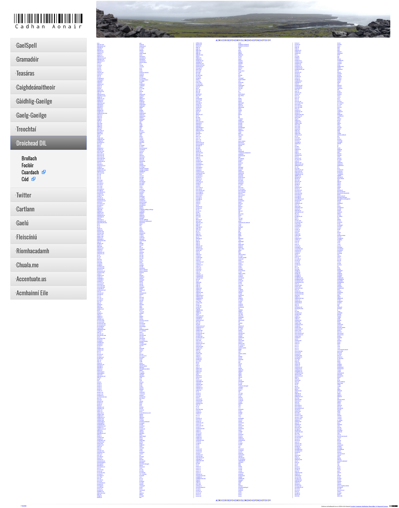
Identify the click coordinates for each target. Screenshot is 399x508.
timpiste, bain (199, 129)
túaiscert (339, 332)
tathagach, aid (100, 364)
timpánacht (241, 173)
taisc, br (99, 176)
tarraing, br (99, 339)
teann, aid (99, 446)
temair (141, 437)
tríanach (339, 158)
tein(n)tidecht (241, 155)
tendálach (141, 452)
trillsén (339, 183)
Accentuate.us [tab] (31, 278)
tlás (239, 237)
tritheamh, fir (298, 210)
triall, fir (297, 152)
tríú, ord (297, 213)
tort (239, 355)
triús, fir (297, 219)
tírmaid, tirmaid (341, 196)
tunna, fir (297, 462)
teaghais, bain (100, 414)
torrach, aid (198, 433)
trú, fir (296, 266)
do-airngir (142, 167)
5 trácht (240, 469)
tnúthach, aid (199, 246)
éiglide (240, 52)
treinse (339, 186)
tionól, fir (198, 186)
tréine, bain (297, 124)
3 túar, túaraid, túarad (342, 349)
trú (338, 266)
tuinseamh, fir (298, 405)
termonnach (142, 461)
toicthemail (241, 307)
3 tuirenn (339, 418)
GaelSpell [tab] (26, 45)
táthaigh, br (100, 366)
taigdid (141, 120)
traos (338, 98)
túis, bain (297, 433)
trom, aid (297, 241)
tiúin (239, 230)
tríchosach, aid (298, 171)
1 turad (339, 469)
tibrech (240, 114)
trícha (338, 188)
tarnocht (141, 334)
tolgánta (240, 371)
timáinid (240, 160)
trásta (338, 46)
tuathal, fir (297, 365)
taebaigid (141, 280)
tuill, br (296, 392)
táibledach (142, 98)
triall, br (297, 151)
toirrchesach (241, 333)
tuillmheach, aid (299, 396)
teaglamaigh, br (101, 421)
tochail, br (198, 256)
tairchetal (141, 142)
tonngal (240, 402)
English (24, 506)
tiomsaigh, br (199, 174)
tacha (140, 69)
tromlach (339, 251)
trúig (338, 295)
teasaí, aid (99, 471)
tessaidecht (142, 472)
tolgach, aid (199, 368)
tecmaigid (141, 423)
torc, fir (198, 415)
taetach (141, 91)
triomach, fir (298, 191)
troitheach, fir (298, 238)
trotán (338, 229)
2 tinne (240, 136)
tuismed (339, 452)
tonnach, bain (199, 400)
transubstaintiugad (243, 487)
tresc (338, 204)
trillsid (339, 184)
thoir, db (198, 92)
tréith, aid (297, 130)
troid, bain (297, 231)
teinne (239, 69)
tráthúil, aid (297, 51)
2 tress (339, 97)
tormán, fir (198, 421)
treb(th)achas (340, 66)
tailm (140, 128)
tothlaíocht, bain (200, 460)
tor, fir (197, 406)
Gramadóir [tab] (27, 58)
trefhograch (340, 177)
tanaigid (141, 265)
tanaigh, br (99, 264)
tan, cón (99, 256)
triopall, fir (297, 202)
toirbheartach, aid (200, 326)
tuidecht (141, 388)
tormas (240, 424)
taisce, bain (100, 180)
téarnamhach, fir (101, 467)
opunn (239, 250)
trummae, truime (341, 235)
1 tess (239, 90)
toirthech (240, 437)
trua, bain (297, 269)
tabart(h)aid (142, 61)
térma (140, 458)
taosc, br (99, 297)
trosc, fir (297, 257)
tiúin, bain (198, 230)
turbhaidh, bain (298, 472)
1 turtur (339, 491)
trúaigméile (340, 281)
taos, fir (99, 296)
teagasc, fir (99, 411)
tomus (239, 390)
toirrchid (240, 334)
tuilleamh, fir (298, 393)
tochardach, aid (200, 262)
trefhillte (339, 175)
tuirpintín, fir (298, 424)
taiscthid (141, 184)
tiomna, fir (198, 166)
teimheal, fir (199, 59)
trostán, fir (297, 263)
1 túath (339, 363)
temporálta (142, 440)
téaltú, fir (99, 434)
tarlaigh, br (100, 331)
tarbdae (141, 319)
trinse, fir (297, 186)
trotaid (339, 232)
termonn (141, 459)
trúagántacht (340, 288)
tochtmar (240, 276)
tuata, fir (297, 361)
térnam (141, 465)
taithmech (141, 114)
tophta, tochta (241, 273)
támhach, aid (100, 248)
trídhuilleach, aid (299, 174)
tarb (140, 315)
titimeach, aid (199, 222)
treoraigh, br (298, 142)
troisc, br (297, 237)
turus (338, 471)
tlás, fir (197, 237)
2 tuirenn (339, 417)
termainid (141, 462)
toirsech (339, 427)
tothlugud (240, 462)
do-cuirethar (142, 331)
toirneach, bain (199, 346)
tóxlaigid (240, 269)
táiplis (141, 133)
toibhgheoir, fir (199, 298)
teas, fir (99, 468)
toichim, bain (199, 302)
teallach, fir (99, 430)
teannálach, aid (101, 452)
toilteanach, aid (199, 316)
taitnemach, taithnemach (145, 221)
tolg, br (197, 364)
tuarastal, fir (298, 352)
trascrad (339, 107)
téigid (239, 47)
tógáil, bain (198, 282)
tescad (141, 480)
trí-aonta (339, 159)
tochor (141, 71)
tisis (239, 217)
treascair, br (297, 104)
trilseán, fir (297, 183)
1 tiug (239, 228)
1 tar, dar (240, 88)
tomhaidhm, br (199, 381)
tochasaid (240, 259)
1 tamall (141, 245)
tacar (140, 68)
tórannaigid (241, 85)
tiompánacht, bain (200, 173)
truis (239, 484)
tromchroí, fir (298, 250)
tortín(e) (240, 356)
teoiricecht (240, 82)
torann (240, 411)
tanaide (141, 261)
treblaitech (339, 69)
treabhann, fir (298, 63)
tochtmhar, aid (199, 275)
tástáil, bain (100, 358)
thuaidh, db (198, 94)
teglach (141, 416)
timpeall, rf (198, 126)
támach (141, 248)
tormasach (241, 425)
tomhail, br (198, 383)
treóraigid (339, 142)
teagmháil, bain (101, 424)
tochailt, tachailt (242, 257)
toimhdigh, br (199, 317)
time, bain (198, 119)
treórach (339, 139)
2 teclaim (141, 420)
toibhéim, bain (199, 297)
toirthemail (241, 439)
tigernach (240, 106)
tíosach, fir (198, 211)
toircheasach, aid (200, 333)
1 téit (239, 49)
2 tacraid (141, 66)
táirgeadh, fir (100, 148)
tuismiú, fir (297, 452)
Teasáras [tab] (25, 72)
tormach (240, 420)
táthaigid (141, 367)
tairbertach (241, 326)
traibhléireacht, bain (201, 478)
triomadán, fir (298, 194)
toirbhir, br (198, 329)
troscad (339, 259)
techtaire (141, 395)
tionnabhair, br (199, 182)
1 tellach (141, 430)
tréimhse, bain (298, 123)
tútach (338, 494)
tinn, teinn (240, 135)
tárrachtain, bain (101, 338)
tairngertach (142, 165)
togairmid (240, 291)
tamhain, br (100, 249)
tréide (338, 54)
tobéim (240, 297)
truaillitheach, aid (299, 279)
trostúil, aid (297, 265)
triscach (339, 488)
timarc (239, 164)
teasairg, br (100, 474)
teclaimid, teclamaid (144, 421)
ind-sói (240, 198)
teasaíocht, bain (101, 472)
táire (140, 144)
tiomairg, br (198, 163)
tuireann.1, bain (298, 415)
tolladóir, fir (199, 375)
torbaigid (141, 141)
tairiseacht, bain (101, 158)
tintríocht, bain (199, 155)
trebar (338, 65)
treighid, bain (298, 122)
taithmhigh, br (100, 217)
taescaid (141, 297)
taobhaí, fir (99, 277)
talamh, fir (99, 228)
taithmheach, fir (101, 215)
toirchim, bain (199, 336)
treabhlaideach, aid (299, 69)
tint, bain (198, 147)
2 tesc (140, 351)
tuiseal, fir (297, 439)
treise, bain (297, 126)
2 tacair (141, 65)
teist (239, 76)
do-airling (339, 420)
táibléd (141, 97)
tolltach (240, 377)
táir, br (98, 136)
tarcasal (141, 322)
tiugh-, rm (198, 228)
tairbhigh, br (100, 141)
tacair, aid (99, 65)
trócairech (339, 222)
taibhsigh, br (100, 104)
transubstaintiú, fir (200, 487)
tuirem (338, 414)
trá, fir (197, 465)
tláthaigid (240, 238)
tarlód (140, 332)
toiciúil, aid (198, 305)
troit (338, 231)
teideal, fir (99, 497)
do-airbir (240, 329)
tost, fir (197, 446)
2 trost (339, 262)
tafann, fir (99, 87)
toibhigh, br (198, 299)
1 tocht (141, 386)
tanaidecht (142, 268)
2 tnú (239, 243)
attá (140, 43)
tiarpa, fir (198, 108)
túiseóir (339, 440)
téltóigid (141, 432)
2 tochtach (240, 450)
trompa (339, 299)
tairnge (141, 162)
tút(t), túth (339, 496)
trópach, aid (298, 256)
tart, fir (98, 347)
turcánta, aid (298, 478)
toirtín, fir (198, 355)
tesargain (141, 475)
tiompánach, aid (200, 171)
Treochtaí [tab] (26, 128)
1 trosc (338, 257)
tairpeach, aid (100, 171)
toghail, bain (199, 288)
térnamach (142, 467)
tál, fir (98, 225)
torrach (240, 433)
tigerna (240, 101)
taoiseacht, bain (101, 285)
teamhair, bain (100, 437)
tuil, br (296, 384)
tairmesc (240, 342)
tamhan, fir (99, 251)
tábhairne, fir (100, 50)
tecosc (141, 411)
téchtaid (141, 389)
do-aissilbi (142, 190)
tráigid (240, 481)
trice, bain (297, 168)
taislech (141, 193)
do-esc (141, 478)
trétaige (339, 75)
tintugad (240, 203)
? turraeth (141, 312)
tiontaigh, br (199, 198)
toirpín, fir (198, 349)
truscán (339, 260)
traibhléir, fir (199, 477)
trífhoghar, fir (298, 177)
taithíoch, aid (100, 212)
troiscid (339, 237)
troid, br (297, 232)
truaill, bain (297, 272)
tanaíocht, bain (100, 267)
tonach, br (198, 393)
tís (239, 91)
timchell (240, 123)
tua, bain (297, 311)
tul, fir (296, 453)
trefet (338, 117)
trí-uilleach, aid (298, 216)
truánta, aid (297, 286)
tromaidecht (340, 249)
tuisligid (339, 446)
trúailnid (339, 276)
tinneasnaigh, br (200, 144)
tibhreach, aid (199, 114)
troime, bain (297, 235)
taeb (140, 274)
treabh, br (297, 57)
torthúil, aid (199, 437)
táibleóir (141, 100)
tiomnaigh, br (199, 167)
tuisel (338, 439)
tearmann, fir (100, 459)
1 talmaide (141, 237)
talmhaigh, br (100, 239)
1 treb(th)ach (340, 60)
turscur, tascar (143, 355)
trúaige (339, 269)
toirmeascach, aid (200, 343)
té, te (140, 379)
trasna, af (198, 494)
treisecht (339, 127)
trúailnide (339, 273)
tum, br (296, 461)
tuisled (339, 442)
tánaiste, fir (100, 269)
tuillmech (339, 396)
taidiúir (141, 110)
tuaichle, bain (298, 314)
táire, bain (99, 144)
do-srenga (142, 339)
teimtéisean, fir (199, 66)
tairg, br (99, 145)
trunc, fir (297, 304)
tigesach (240, 211)
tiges (239, 209)
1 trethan (339, 110)
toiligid (240, 311)
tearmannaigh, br (101, 462)
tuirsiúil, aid (298, 430)
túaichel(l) (339, 313)
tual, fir (296, 339)
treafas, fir (297, 78)
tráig (239, 463)
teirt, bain (198, 72)
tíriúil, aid (198, 215)
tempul (141, 439)
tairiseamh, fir (100, 160)
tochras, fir (198, 267)
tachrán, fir (99, 74)
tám (140, 246)
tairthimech (241, 337)
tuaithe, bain (298, 336)
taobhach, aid (100, 275)
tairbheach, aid (100, 139)
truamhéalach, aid (299, 282)
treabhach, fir (298, 60)
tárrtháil (141, 342)
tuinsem (339, 407)
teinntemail (241, 151)
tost (239, 447)
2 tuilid (339, 386)
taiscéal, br (99, 181)
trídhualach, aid (299, 172)
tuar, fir (297, 345)
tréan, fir (297, 91)
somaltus (240, 387)
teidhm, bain (199, 43)
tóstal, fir (198, 453)
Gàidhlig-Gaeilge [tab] (34, 100)
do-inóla (240, 185)
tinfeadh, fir (198, 133)
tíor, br (197, 205)
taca (140, 64)
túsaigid (339, 493)
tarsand (141, 345)
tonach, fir (198, 394)
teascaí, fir (99, 481)
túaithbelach (340, 367)
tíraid (239, 205)
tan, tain (141, 255)
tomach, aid (199, 380)
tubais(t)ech (340, 376)
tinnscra (240, 196)
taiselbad (141, 192)
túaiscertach (340, 333)
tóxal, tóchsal (241, 270)
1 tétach (141, 401)
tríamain (339, 155)
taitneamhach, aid (101, 221)
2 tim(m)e (240, 119)
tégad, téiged (142, 436)
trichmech (339, 212)
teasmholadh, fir (101, 483)
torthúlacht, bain (200, 440)
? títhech (240, 219)
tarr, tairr (141, 337)
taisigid (141, 178)
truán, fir (297, 283)
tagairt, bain (100, 90)
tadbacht (141, 44)
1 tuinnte (240, 323)
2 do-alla (240, 314)
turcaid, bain (298, 477)
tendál (141, 450)
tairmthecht (142, 161)
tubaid (339, 377)
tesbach (141, 484)
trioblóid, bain (298, 187)
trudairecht (340, 292)
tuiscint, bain (298, 437)
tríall (338, 152)
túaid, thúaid (241, 94)
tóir (239, 324)
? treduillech (340, 174)
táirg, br (99, 146)
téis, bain (198, 74)
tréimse (339, 123)
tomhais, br (198, 386)
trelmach (339, 85)
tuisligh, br (297, 446)
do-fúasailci (340, 358)
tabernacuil (142, 94)
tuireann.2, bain (299, 417)
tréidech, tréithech (341, 135)
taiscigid (141, 177)
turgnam (339, 481)
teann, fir (99, 449)
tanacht (141, 267)
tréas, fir (297, 98)
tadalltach (142, 84)
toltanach (240, 316)
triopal (339, 202)
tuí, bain (297, 383)
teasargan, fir (100, 475)
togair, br (198, 283)
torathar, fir (198, 412)
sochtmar (240, 275)
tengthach (141, 445)
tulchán (339, 458)
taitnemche (142, 222)
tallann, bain (100, 234)
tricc (338, 167)
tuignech (339, 401)
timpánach (241, 171)
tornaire (240, 427)
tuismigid (339, 448)
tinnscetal (240, 187)
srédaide (339, 73)
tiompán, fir (198, 170)
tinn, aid (198, 135)
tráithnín (240, 486)
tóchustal (240, 453)
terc (140, 455)
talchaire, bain (100, 231)
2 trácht (240, 468)
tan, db (98, 258)
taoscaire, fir (100, 299)
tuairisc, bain (298, 330)
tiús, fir (197, 231)
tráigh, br (198, 480)
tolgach (240, 368)
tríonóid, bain (298, 200)
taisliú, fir (99, 196)
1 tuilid (339, 384)
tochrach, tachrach (143, 72)
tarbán (141, 317)
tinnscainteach (242, 190)
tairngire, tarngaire (144, 168)
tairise (141, 154)
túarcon (339, 355)
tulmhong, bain (298, 459)
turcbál (339, 480)
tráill (239, 483)
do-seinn (141, 372)
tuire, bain (297, 412)
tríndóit (339, 200)
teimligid (240, 62)
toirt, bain (198, 352)
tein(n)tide (240, 154)
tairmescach (241, 343)
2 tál (140, 227)
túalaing (339, 340)
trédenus (339, 94)
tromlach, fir (298, 251)
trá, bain (198, 463)
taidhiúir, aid (100, 110)
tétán (140, 404)
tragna (240, 491)
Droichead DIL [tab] (31, 142)
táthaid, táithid (143, 366)
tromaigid (339, 247)
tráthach (339, 51)
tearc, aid (99, 455)
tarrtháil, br (100, 344)
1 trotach (339, 226)
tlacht (239, 233)
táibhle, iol (99, 97)
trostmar (339, 265)
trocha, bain (297, 223)
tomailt (240, 384)
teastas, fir (99, 488)
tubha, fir (297, 379)
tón (239, 321)
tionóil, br (198, 185)
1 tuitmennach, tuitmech (244, 222)
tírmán (339, 194)
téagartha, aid (100, 407)
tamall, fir (99, 245)
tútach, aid (297, 494)
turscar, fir (297, 488)
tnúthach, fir (199, 247)
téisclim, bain (199, 75)
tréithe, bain (297, 133)
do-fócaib (240, 281)
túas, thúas (241, 95)
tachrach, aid (100, 72)
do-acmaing (142, 78)
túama (338, 342)
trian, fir (297, 156)
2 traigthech (340, 238)
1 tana (140, 259)
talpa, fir (99, 242)
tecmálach (141, 426)
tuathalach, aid (298, 367)
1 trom (338, 242)
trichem (339, 210)
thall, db (198, 87)
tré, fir (296, 54)
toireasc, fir (198, 339)
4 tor (239, 406)
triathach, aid (298, 162)
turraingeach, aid (299, 487)
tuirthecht (339, 432)
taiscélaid (141, 183)
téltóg (140, 434)
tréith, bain (297, 132)
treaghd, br (297, 79)
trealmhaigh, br (298, 87)
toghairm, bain (199, 292)
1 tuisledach (340, 445)
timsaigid (240, 174)
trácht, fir (198, 466)
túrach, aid (297, 468)
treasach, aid (298, 101)
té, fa (98, 380)
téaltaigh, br (100, 432)
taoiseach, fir (100, 284)
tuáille (338, 318)
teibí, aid (99, 494)
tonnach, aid (199, 399)
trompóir (339, 302)
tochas (240, 263)
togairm (240, 292)
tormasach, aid (199, 425)
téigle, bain (198, 50)
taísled (141, 288)
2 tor (239, 408)
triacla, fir (297, 148)
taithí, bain (99, 209)
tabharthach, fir (101, 61)
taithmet (141, 117)
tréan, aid (297, 89)
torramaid (240, 434)
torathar (240, 412)
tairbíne (141, 316)
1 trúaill (339, 272)
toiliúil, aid (198, 313)
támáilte (141, 243)
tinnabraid (241, 182)
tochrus (240, 267)
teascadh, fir (100, 480)
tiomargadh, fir (199, 164)
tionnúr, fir (198, 183)
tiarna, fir (198, 101)
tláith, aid (198, 234)
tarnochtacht (142, 335)
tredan (339, 91)
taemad (141, 294)
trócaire (339, 220)
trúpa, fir (297, 305)
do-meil (240, 383)
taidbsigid (142, 106)
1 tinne (239, 139)
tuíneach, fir (297, 401)
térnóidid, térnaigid (144, 464)
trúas (338, 289)
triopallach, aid (298, 203)
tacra (140, 90)
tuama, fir (297, 342)
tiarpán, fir (198, 110)
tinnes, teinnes (241, 141)
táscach (141, 354)
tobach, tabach (143, 62)
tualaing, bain (298, 340)
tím (239, 117)
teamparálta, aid (101, 440)
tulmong (339, 459)
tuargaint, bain (298, 355)
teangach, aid (100, 445)
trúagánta (339, 286)
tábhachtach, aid (101, 46)
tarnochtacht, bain (101, 335)
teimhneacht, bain (200, 65)
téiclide (240, 53)
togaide (240, 279)
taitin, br (99, 218)
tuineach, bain (298, 399)
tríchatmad (340, 190)
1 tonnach (240, 399)
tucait (338, 380)
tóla (239, 362)
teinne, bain (198, 69)
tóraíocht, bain (199, 409)
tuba (338, 379)
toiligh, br (198, 311)
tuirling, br (297, 420)
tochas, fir (198, 263)
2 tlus (239, 240)
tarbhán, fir (99, 316)
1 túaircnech (340, 324)
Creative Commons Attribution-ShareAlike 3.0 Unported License (369, 506)
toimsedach (241, 320)
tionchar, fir (198, 177)
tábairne (141, 50)
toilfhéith (240, 310)
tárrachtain (142, 338)
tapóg (140, 307)
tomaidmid (241, 381)
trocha (338, 223)
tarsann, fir (99, 345)
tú (337, 310)
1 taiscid (141, 176)
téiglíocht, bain (199, 55)
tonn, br (198, 397)
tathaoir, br (99, 374)
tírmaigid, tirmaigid (342, 197)
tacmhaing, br (100, 78)
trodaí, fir (297, 228)
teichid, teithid (241, 79)
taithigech (141, 212)
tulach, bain (297, 455)
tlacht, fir (198, 233)
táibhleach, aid (100, 98)
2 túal (338, 339)
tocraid (240, 283)
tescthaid (141, 481)
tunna (338, 462)
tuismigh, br (298, 448)
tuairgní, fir (297, 326)
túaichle (339, 314)
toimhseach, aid (200, 320)
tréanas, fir (297, 94)
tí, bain (197, 97)
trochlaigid (340, 225)
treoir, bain (297, 138)
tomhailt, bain (199, 384)
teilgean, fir (198, 58)
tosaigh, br (198, 443)
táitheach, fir (100, 208)
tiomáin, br (198, 160)
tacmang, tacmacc (143, 80)
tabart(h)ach (142, 58)
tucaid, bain (297, 380)
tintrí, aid (198, 154)
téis (239, 74)
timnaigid (240, 167)
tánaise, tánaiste (143, 269)
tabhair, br (99, 49)
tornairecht (241, 428)
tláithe (239, 235)
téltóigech (141, 433)
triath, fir (297, 161)
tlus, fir (197, 240)
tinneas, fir (198, 141)
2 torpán (240, 431)
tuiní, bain (297, 404)
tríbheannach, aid (299, 164)
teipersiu (141, 493)
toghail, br (198, 289)
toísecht (141, 285)
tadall (140, 82)
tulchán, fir (297, 458)
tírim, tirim (240, 214)
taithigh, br (99, 211)
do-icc (141, 310)
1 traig (338, 234)
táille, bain (99, 125)
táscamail (141, 357)
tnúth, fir (198, 243)
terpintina (339, 424)
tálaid (140, 224)
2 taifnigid (141, 85)
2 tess (140, 468)
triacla (338, 148)
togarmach (241, 295)
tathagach (141, 364)
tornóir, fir (198, 427)
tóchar (239, 260)
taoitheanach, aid (101, 290)
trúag (338, 267)
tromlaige (339, 253)
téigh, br (198, 47)
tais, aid (99, 174)
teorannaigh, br (199, 85)
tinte (239, 148)
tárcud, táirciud (143, 148)
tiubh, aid (198, 224)
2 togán (240, 294)
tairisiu (141, 152)
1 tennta (141, 453)
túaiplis (339, 323)
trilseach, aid (298, 181)
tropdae (339, 256)
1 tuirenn (339, 415)
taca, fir (99, 64)
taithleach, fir (100, 214)
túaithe (339, 336)
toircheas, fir (199, 332)
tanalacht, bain (100, 272)
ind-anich (240, 180)
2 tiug (239, 224)
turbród (339, 475)
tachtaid (141, 75)
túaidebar (339, 337)
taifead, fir (99, 117)
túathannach (340, 368)
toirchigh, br (199, 334)
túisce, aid (297, 434)
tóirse (239, 350)
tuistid (339, 451)
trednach (339, 92)
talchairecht (142, 233)
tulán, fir (297, 456)
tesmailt (141, 483)
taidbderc (141, 96)
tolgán (239, 373)
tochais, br (198, 259)
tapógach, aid (100, 309)
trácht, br (198, 472)
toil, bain (198, 308)
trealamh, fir (298, 82)
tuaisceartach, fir (299, 334)
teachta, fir (99, 390)
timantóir (240, 169)
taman (141, 251)
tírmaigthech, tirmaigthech (343, 199)
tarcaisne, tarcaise (143, 320)
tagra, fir (99, 93)
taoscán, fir (100, 300)
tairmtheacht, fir (101, 161)
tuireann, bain (298, 418)
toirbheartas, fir (200, 327)
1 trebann (339, 63)
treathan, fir (297, 110)
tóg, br (197, 281)
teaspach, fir (100, 484)
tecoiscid (141, 410)
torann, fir (198, 411)
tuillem (339, 393)
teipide (141, 494)
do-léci (240, 56)
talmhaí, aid (100, 237)
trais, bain (198, 484)
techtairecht (142, 397)
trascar (339, 106)
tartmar (141, 350)
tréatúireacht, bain (299, 114)
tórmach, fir (198, 420)
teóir (239, 81)
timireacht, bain (199, 122)
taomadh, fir (100, 294)
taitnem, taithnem (143, 219)
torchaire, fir (199, 418)
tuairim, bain (298, 327)
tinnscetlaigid (241, 192)
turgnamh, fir (298, 481)
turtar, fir (297, 491)
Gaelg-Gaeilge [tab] (31, 114)
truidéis (339, 294)
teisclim (240, 75)
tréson (338, 100)
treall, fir (297, 84)
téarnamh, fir (100, 465)
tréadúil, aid (298, 76)
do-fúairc (339, 354)
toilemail (240, 313)
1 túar (338, 345)
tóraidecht (240, 409)
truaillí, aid (297, 273)
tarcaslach (142, 325)
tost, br (197, 444)
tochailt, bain (199, 257)
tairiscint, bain (100, 151)
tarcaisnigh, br (100, 326)
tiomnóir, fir (198, 169)
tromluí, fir (297, 253)
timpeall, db (199, 123)
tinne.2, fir (198, 139)
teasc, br (99, 478)
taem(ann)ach (142, 293)
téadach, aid (100, 401)
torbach (141, 139)
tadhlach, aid (100, 84)
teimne (240, 65)
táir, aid (99, 135)
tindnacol (240, 179)
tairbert (240, 330)
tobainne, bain (199, 249)
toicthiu (240, 301)
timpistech (241, 130)
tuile (338, 388)
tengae (141, 443)
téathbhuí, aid (100, 491)
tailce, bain (99, 123)
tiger (239, 157)
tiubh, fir (198, 225)
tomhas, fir (198, 390)
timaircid (240, 163)
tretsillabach (340, 207)
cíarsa (239, 111)
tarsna (240, 494)
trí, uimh (297, 146)
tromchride (340, 250)
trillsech (339, 181)
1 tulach (339, 455)
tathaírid (141, 374)
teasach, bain (100, 469)
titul (140, 497)
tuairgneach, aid (299, 324)
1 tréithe (339, 133)
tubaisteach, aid (299, 376)
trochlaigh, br (298, 225)
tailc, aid (99, 122)
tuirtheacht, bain (299, 432)
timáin (239, 161)
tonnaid (240, 397)
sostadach (241, 449)
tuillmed (339, 395)
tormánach (241, 423)
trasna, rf (297, 43)
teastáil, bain (100, 487)
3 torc (239, 416)
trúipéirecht (340, 298)
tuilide (338, 389)
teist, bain (198, 76)
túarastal (339, 352)
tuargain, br (297, 354)
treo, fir (296, 136)
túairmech (339, 329)
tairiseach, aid (100, 154)
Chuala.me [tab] (27, 264)
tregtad (339, 81)
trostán (339, 263)
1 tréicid (339, 119)
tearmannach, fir (101, 461)
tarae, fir (99, 312)
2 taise (141, 187)
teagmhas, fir (100, 427)
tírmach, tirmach (341, 191)
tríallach (339, 154)
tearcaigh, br (100, 456)
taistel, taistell (143, 202)
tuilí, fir (296, 389)
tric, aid (296, 167)
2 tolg (239, 367)
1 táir (140, 135)
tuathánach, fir (298, 368)
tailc (140, 122)
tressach (339, 101)
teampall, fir (100, 439)
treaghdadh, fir (298, 81)
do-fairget (141, 145)
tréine (338, 124)
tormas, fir (198, 424)
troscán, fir (297, 260)
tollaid (240, 374)
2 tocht (240, 272)
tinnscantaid (241, 195)
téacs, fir (99, 398)
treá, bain (297, 56)
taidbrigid (141, 101)
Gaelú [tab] (22, 222)
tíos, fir (197, 209)
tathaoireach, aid (101, 376)
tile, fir (197, 116)
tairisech (141, 155)
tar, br (98, 310)
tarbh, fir (99, 315)
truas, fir (297, 289)
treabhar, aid (298, 65)
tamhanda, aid (100, 252)
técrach (141, 408)
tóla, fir (197, 362)
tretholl (339, 143)
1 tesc (140, 477)
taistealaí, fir (100, 205)
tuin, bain (297, 398)
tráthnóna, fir (298, 50)
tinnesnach (241, 142)
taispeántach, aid (101, 201)
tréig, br (296, 119)
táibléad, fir (100, 107)
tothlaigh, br (199, 459)
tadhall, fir (99, 82)
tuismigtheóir (340, 449)
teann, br (99, 448)
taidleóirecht (142, 113)
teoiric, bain (198, 82)
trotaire (339, 228)
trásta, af (297, 46)
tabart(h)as (142, 56)
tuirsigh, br (297, 429)
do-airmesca (241, 345)
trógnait (339, 285)
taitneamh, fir (100, 219)
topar (239, 253)
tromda (339, 246)
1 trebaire (339, 62)
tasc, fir (99, 351)
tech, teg (141, 382)
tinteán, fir (198, 150)
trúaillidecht (340, 278)
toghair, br (198, 291)
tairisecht (141, 158)
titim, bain (198, 221)
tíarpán (240, 110)
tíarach (240, 100)
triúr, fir (296, 218)
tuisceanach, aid (299, 436)
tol (239, 308)
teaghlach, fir (100, 416)
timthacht (240, 176)
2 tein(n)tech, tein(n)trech (244, 153)
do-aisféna (142, 198)
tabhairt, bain (100, 52)
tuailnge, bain (298, 320)
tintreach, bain (199, 153)
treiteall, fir (297, 129)
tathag (141, 363)
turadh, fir (297, 469)
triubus (339, 219)
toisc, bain (198, 361)
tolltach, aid (199, 377)
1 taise (140, 186)
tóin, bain (198, 321)
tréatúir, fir (297, 113)
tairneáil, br (100, 164)
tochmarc (240, 265)
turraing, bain (298, 485)
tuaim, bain (297, 321)
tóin (239, 391)
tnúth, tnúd (241, 244)
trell (338, 84)
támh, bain (99, 246)
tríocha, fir (297, 188)
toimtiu (240, 318)
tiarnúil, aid (198, 106)
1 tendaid (141, 448)
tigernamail (241, 107)
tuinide (339, 402)
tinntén (240, 150)
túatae (338, 360)
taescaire (141, 299)
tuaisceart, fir (298, 332)
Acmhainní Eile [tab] (32, 292)
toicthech (240, 304)
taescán (141, 300)
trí (337, 146)
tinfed (239, 133)
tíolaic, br (198, 158)
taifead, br (99, 116)
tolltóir (240, 375)
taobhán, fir (100, 281)
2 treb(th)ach (340, 116)
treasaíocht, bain (299, 103)
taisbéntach (142, 201)
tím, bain (198, 117)
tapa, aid (99, 301)
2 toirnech (240, 346)
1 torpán (240, 413)
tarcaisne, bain (100, 320)
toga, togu (240, 285)
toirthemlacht (241, 440)
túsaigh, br (297, 493)
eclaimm (141, 418)
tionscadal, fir (199, 187)
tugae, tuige (340, 383)
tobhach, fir (198, 254)
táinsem (141, 130)
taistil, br (99, 206)
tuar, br (297, 349)
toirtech (240, 358)
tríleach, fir (297, 178)
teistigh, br (198, 78)
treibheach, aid (298, 116)
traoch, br (198, 489)
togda (239, 286)
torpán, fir (198, 430)
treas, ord (297, 97)
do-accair (141, 88)
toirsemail (339, 430)
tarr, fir (98, 337)
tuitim (239, 221)
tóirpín (240, 349)
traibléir (240, 477)
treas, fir (297, 95)
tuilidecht (339, 390)
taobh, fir (99, 274)
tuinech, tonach (341, 399)
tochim (240, 302)
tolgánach (240, 370)
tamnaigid (142, 249)
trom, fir (297, 243)
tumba (338, 343)
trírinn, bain (297, 206)
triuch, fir (297, 215)
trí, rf (296, 145)
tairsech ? (141, 173)
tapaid (141, 301)
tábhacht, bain (100, 44)
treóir (338, 138)
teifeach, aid (199, 44)
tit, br (197, 218)
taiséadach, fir (100, 189)
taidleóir (141, 112)
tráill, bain (198, 483)
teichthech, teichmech (243, 44)
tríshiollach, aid (298, 207)
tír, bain (197, 212)
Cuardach (30, 172)
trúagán (339, 283)
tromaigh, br (298, 247)
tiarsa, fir (198, 111)
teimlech (240, 60)
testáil (141, 487)
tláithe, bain (199, 235)
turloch (339, 483)
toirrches (240, 332)
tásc (140, 353)
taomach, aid (100, 293)
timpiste (240, 129)
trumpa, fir (297, 300)
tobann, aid (198, 250)
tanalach (141, 272)
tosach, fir (198, 441)
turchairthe (241, 418)
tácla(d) (141, 77)
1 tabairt (141, 52)
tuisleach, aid (298, 443)
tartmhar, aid (100, 348)
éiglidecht (240, 55)
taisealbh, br (100, 190)
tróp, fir (296, 254)
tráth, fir (297, 49)
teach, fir (99, 382)
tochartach (241, 262)
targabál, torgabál (143, 329)
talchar (141, 230)
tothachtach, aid (200, 457)
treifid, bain (297, 117)
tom (239, 378)
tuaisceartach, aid (299, 333)
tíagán (239, 98)
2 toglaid (240, 289)
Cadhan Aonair (48, 22)
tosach (240, 441)
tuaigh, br (297, 316)
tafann (141, 87)
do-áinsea (142, 132)
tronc (338, 304)
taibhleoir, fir (100, 100)
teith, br (198, 79)
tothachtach (241, 457)
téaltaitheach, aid (101, 433)
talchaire (141, 231)
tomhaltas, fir (199, 387)
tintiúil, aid (198, 151)
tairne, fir (99, 162)
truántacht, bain (299, 288)
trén (338, 89)
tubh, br (296, 377)
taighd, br (99, 120)
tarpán (240, 430)
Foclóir (28, 165)
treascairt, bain (298, 106)
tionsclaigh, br (199, 192)
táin (140, 129)
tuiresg (240, 339)
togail (239, 288)
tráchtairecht (241, 475)
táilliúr (141, 126)
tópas (239, 405)
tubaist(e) (339, 374)
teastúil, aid (100, 490)
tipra (239, 251)
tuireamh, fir (298, 414)
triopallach (340, 203)
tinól (239, 186)
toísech (141, 283)
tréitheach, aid (298, 135)
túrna (338, 423)
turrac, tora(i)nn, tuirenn (343, 485)
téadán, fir (99, 404)
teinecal (240, 68)
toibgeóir (240, 298)
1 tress (338, 95)
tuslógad (339, 308)
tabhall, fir (99, 53)
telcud (239, 58)
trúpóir (339, 297)
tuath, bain (297, 363)
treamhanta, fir (298, 88)
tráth (338, 47)
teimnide (240, 63)
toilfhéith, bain (199, 310)
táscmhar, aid (100, 357)
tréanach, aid (298, 92)
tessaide (141, 471)
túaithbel (339, 364)
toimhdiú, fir (199, 318)
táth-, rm (99, 360)
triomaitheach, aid (299, 199)
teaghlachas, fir (101, 417)
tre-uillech (339, 216)
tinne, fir (198, 138)
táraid (140, 136)
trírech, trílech (340, 178)
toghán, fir (198, 294)
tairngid (141, 164)
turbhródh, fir (298, 475)
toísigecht (141, 287)
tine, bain (198, 132)
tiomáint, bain (199, 161)
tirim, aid (198, 214)
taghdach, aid (100, 91)
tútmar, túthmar (341, 381)
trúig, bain (297, 295)
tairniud (339, 484)
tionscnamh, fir (199, 193)
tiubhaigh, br (199, 227)
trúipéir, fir (297, 297)
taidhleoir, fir (100, 112)
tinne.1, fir (198, 136)
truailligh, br (298, 275)
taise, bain (99, 186)
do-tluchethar (241, 459)
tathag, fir (99, 363)
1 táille (140, 125)
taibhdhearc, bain (101, 96)
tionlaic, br (198, 180)
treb (338, 57)
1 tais (140, 174)
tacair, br (99, 66)
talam (140, 228)
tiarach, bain (199, 100)
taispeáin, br (100, 198)
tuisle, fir (297, 442)
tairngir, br (99, 167)
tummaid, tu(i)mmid (342, 461)
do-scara (339, 104)
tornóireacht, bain (200, 428)
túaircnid (339, 326)
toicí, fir (198, 304)
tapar (140, 306)
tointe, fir (198, 323)
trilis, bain (297, 180)
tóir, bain (198, 324)
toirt (239, 352)
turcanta (339, 478)
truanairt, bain (298, 285)
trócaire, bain (298, 220)
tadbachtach (142, 46)
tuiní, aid (297, 402)
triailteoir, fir (298, 149)
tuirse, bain (297, 426)
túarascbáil (340, 351)
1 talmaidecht (142, 240)
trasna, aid (198, 496)
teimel (239, 59)
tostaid (240, 444)
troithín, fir (297, 239)
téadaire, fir (100, 402)
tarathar (141, 313)
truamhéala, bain (299, 281)
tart (140, 347)
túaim (338, 321)
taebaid (141, 278)
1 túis (338, 433)
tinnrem (240, 145)
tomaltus (240, 389)
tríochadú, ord (298, 190)
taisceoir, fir (100, 184)
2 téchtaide (142, 394)
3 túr (338, 465)
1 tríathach (339, 162)
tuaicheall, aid (298, 313)
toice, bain (198, 301)
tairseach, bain (100, 173)
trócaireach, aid (298, 222)
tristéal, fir (297, 209)
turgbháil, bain (298, 480)
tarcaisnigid (142, 326)
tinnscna (240, 193)
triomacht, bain (298, 193)
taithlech (141, 214)
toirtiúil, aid (199, 358)
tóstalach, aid (199, 455)
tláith (239, 234)
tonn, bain (198, 396)
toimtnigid (241, 317)
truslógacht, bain (299, 308)
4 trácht (240, 471)
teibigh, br (99, 496)
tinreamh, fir (199, 145)
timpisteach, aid (200, 130)
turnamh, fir (297, 484)
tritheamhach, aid (299, 212)
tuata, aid (297, 360)
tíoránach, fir (199, 206)
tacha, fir (99, 69)
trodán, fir (297, 229)
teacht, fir (99, 383)
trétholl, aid (297, 143)
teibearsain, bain (101, 493)
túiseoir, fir (297, 440)
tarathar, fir (100, 313)
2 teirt (239, 72)
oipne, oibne (241, 249)
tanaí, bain (99, 262)
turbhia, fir (297, 474)
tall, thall (240, 87)
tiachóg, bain (199, 98)
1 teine (239, 132)
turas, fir (297, 471)
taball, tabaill (142, 53)
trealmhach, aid (298, 85)
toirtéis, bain (199, 353)
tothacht (240, 456)
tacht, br (99, 75)
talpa (140, 242)
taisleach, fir (100, 193)
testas (141, 488)
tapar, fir (99, 306)
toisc (239, 361)
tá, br (98, 43)
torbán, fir (198, 413)
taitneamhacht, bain (102, 222)
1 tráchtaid (241, 472)
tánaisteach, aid (101, 271)
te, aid (98, 379)
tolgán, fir (198, 373)
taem (140, 291)
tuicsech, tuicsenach (342, 436)
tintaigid (240, 199)
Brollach (29, 158)
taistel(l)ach (142, 203)
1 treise (339, 126)
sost (239, 446)
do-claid (240, 256)
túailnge (339, 320)
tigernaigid (241, 103)
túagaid (339, 316)
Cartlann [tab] (25, 208)
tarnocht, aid (100, 334)
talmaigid (141, 239)
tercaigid (141, 456)
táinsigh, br (100, 132)
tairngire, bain (100, 168)
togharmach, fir (199, 295)
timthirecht (241, 122)
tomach (240, 380)
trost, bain (297, 262)
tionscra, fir (198, 196)
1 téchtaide (142, 392)
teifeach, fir (198, 46)
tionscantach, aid (200, 190)
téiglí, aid (198, 52)
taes (140, 296)
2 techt (141, 390)
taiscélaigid (142, 181)
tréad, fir (297, 71)
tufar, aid (297, 381)
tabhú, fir (99, 62)
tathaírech (141, 376)
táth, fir (99, 361)
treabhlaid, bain (298, 68)
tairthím (240, 336)
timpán (240, 170)
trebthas (339, 78)
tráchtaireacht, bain (200, 475)
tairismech (142, 157)
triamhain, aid (298, 155)
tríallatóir (339, 149)
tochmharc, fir (199, 265)
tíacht (140, 385)
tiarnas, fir (198, 104)
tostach (240, 452)
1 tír (239, 212)
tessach (141, 469)
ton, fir (197, 391)
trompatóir (340, 301)
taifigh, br (99, 119)
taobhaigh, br (100, 278)
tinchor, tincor (241, 177)
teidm (239, 43)
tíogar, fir (198, 157)
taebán (141, 281)
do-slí (338, 392)
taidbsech (141, 103)
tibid (239, 113)
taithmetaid (142, 116)
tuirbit (338, 411)
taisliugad (142, 196)
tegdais (141, 414)
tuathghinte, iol (298, 371)
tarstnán (339, 44)
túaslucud (339, 357)
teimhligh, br (199, 62)
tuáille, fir (297, 318)
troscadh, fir (298, 259)
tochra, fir (198, 266)
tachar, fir (99, 71)
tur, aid (296, 464)
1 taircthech (142, 149)
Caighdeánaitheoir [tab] (35, 86)
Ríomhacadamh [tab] (32, 250)
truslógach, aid (298, 307)
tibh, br (197, 113)
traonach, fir (199, 491)
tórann (240, 84)
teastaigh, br (100, 485)
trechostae (339, 171)
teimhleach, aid (199, 60)
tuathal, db (297, 364)
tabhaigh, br (100, 47)
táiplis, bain (100, 133)
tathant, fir (99, 370)
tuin (338, 398)
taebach (141, 275)
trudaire (339, 291)
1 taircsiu (141, 151)
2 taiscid (141, 180)
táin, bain (99, 129)
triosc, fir (297, 204)
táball (140, 55)
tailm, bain (99, 128)
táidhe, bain (100, 109)
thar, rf (197, 88)
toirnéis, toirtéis (242, 348)
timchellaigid (241, 127)
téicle (239, 50)
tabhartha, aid (100, 59)
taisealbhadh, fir (101, 192)
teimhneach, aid (200, 63)
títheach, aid (199, 219)
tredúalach (340, 172)
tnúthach (240, 246)
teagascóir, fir (100, 413)
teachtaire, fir (100, 395)
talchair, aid (100, 230)
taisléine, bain (100, 195)
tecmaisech (142, 429)
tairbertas (240, 327)
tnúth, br (198, 241)
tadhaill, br (99, 81)
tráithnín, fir (199, 486)
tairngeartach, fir (101, 165)
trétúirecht (339, 114)
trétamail (339, 76)
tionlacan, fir (199, 179)
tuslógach (339, 307)
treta (338, 108)
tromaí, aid (297, 246)
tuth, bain (297, 496)
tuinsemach (340, 408)
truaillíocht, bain (299, 278)
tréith (338, 130)
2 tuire (338, 412)
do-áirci (141, 146)
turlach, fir (297, 483)
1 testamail (142, 490)
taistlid (141, 206)
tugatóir (339, 409)
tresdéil (339, 209)
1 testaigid (240, 78)
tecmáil (141, 424)
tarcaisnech (142, 323)
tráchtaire (240, 474)
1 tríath (339, 161)
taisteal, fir (99, 202)
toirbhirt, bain (199, 330)
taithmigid (142, 119)
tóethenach (142, 290)
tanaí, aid (99, 259)
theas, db (198, 90)
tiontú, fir (198, 201)
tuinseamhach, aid (299, 408)
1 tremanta (339, 88)
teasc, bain (99, 477)
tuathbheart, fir (298, 370)
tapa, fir (99, 303)
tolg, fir (198, 365)
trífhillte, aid (298, 175)
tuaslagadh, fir (298, 357)
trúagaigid (339, 270)
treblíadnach (340, 165)
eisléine (141, 195)
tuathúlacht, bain (299, 373)
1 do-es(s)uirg (142, 474)
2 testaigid (142, 485)
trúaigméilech (340, 282)
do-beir (141, 49)
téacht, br (99, 389)
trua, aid (297, 267)
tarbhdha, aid (100, 319)
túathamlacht (340, 373)
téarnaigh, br (100, 464)
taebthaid (141, 277)
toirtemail (240, 359)
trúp (338, 305)
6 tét (140, 491)
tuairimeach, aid (299, 329)
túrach (338, 467)
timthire (240, 120)
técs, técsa (142, 398)
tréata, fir (297, 108)
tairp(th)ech (142, 171)
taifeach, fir (99, 114)
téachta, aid (100, 392)
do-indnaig (241, 158)
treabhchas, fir (298, 66)
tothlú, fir (198, 462)
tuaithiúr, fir (297, 337)
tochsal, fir (198, 270)
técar (140, 405)
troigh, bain (297, 234)
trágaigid (240, 480)
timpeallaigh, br (199, 127)
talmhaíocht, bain (101, 240)
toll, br (197, 374)
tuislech (339, 443)
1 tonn (239, 396)
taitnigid (141, 218)
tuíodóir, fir (297, 409)
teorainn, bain (199, 84)
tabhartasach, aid (101, 58)
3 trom (338, 241)
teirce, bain (198, 71)
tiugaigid (240, 227)
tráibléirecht (241, 478)
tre (338, 145)
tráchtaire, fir (199, 474)
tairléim (339, 421)
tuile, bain (297, 388)
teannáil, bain (100, 451)
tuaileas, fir (297, 317)
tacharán (141, 74)
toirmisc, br (198, 345)
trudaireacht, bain (299, 292)
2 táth (140, 361)
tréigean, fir (297, 120)
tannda (141, 253)
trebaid (339, 59)
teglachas (141, 417)
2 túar (338, 346)
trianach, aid (298, 158)
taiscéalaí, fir (100, 183)
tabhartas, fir (100, 56)
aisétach (141, 189)
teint (239, 147)
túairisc (339, 330)
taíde (140, 109)
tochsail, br (198, 269)
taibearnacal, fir (101, 94)
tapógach (141, 309)
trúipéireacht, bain (299, 298)
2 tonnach (240, 400)
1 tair (239, 92)
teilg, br (197, 56)
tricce (338, 168)
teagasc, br (99, 410)
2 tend (140, 449)
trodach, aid (298, 226)
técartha (141, 407)
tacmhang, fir (100, 80)
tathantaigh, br (100, 372)
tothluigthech (241, 460)
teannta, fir (99, 453)
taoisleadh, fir (100, 288)
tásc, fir (99, 353)
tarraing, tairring (143, 341)
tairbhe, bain (100, 138)
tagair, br (99, 88)
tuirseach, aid (298, 427)
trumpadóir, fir (298, 301)
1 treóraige (339, 140)
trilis (338, 180)
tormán (240, 421)
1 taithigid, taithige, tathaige (146, 209)
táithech (141, 208)
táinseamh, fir (100, 130)
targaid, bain (100, 328)
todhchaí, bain (199, 278)
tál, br (98, 224)
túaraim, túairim (341, 327)
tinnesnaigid (241, 144)
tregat (338, 122)
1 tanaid (141, 264)
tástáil (141, 358)
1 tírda (239, 215)
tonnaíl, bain (199, 402)
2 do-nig (240, 393)
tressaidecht (340, 103)
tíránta (240, 208)
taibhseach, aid (101, 103)
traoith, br (198, 490)
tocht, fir (198, 272)
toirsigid (339, 429)
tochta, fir (198, 273)
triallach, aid (298, 154)
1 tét (140, 400)
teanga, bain (100, 443)
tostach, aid (199, 449)
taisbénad (141, 199)
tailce (140, 123)
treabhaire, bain (298, 62)
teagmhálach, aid (101, 426)
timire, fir (198, 120)
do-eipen (141, 496)
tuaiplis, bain (298, 323)
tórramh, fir (198, 436)
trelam (338, 82)
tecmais (141, 427)
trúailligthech (340, 279)
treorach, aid (298, 139)
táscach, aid (100, 354)
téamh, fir (99, 436)
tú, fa (296, 310)
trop (338, 254)
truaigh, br (297, 270)
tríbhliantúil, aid (299, 165)
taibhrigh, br (100, 101)
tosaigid (240, 443)
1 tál (140, 225)
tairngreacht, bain (101, 170)
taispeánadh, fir (101, 199)
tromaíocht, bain (299, 249)
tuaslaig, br (297, 358)
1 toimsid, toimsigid (243, 386)
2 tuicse (339, 437)
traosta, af (198, 493)
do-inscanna (241, 189)
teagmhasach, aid (101, 429)
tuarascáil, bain (298, 351)
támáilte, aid (100, 243)
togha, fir (198, 285)
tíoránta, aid (199, 208)
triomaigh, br (298, 196)
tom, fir (197, 378)
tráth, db (297, 47)
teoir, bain (198, 81)
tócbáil (240, 282)
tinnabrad (240, 183)
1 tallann (141, 234)
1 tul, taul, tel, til (341, 453)
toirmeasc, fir (199, 342)
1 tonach (240, 394)
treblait (339, 68)
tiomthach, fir (199, 176)
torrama (240, 436)
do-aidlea (141, 81)
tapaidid (141, 304)
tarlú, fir (99, 332)
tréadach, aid (298, 72)
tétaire (141, 402)
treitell (338, 129)
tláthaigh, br (199, 238)
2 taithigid (142, 211)
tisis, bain (198, 217)
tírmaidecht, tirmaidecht (343, 193)
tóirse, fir (198, 350)
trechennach (340, 170)
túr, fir (296, 465)
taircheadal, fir (100, 142)
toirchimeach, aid (200, 337)
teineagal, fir (199, 68)
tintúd (239, 202)
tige (239, 231)
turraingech (340, 487)
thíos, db (198, 91)
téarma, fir (99, 458)
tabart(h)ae (142, 59)
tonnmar (240, 403)
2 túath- (339, 317)
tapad (140, 303)
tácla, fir (99, 77)
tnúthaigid (241, 241)
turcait (339, 477)
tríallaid (339, 151)
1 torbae (141, 138)
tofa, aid (198, 279)
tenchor (141, 442)
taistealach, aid (101, 203)
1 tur (338, 464)
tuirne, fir (297, 423)
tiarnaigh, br (199, 103)
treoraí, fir (297, 140)
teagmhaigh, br (100, 423)
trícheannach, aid (299, 170)
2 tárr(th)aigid (142, 344)
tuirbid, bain (298, 411)
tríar (338, 218)
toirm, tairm (241, 340)
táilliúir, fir (99, 126)
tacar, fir (99, 68)
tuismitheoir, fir (298, 449)
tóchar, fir (198, 260)
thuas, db (198, 95)
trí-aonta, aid (298, 159)
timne (239, 166)
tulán (338, 456)
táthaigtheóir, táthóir (144, 369)
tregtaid (339, 79)
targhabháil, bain (101, 329)
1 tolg (239, 365)
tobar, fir (198, 251)
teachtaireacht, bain (102, 397)
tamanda (141, 252)
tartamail (141, 348)
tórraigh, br (198, 434)
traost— (240, 493)
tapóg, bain (99, 307)
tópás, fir (198, 405)
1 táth (140, 360)
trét (338, 71)
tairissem (141, 160)
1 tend (140, 446)
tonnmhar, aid (199, 403)
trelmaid (339, 87)
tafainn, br (99, 85)
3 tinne (240, 138)
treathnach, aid (298, 111)
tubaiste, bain (298, 374)
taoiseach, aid (100, 283)
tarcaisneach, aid (101, 323)
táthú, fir (99, 377)
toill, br (197, 314)
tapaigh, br (99, 304)
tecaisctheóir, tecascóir (145, 413)
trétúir (338, 113)
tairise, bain (100, 152)
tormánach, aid (199, 423)
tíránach (240, 206)
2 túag (338, 311)
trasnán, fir (297, 44)
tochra (239, 266)
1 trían (338, 156)
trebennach (340, 164)
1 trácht (240, 466)
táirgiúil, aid (100, 149)
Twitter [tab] (23, 194)
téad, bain (99, 400)
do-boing (141, 47)
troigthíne (339, 239)
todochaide (241, 278)
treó (338, 136)
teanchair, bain (100, 442)
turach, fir (297, 467)
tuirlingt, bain (298, 421)
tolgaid (240, 364)
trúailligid (339, 275)
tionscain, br (199, 189)
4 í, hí (140, 380)
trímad (339, 213)
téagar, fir (99, 405)
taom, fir (99, 291)
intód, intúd (241, 201)
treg (338, 56)
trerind (339, 206)
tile (239, 116)
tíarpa (239, 108)
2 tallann (141, 236)
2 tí (239, 97)
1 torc (239, 415)
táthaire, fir (99, 369)
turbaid (339, 472)
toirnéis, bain (199, 348)
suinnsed (339, 405)
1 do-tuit (240, 218)
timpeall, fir (198, 124)
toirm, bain (198, 340)
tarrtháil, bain (100, 342)
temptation (241, 66)
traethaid (240, 489)
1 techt (140, 383)
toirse (338, 426)
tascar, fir (99, 355)
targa (140, 328)
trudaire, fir (297, 291)
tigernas (240, 104)
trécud (338, 120)
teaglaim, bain (100, 418)
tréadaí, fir (297, 73)
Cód (25, 179)
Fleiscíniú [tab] (26, 236)
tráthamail (339, 53)
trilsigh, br (297, 184)
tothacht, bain (199, 456)
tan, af (98, 255)
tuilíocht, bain (298, 390)
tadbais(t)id (142, 104)
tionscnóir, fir (199, 195)
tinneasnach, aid (200, 142)
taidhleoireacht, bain (102, 113)
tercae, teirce (241, 71)
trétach (339, 72)
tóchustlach (241, 455)
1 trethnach (340, 111)
